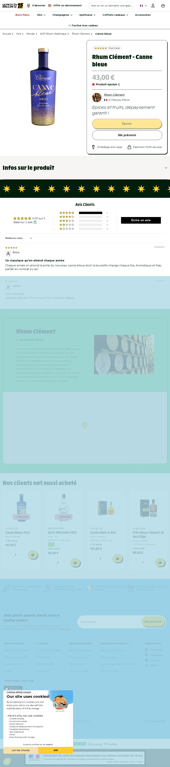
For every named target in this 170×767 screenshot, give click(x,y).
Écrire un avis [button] (141, 220)
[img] (11, 247)
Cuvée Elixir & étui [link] (103, 533)
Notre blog (43, 657)
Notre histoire (45, 664)
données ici (65, 629)
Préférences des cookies (155, 721)
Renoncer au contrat (16, 657)
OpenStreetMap (140, 463)
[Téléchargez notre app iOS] (85, 689)
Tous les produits (78, 670)
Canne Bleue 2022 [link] (17, 533)
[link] (21, 508)
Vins (18, 33)
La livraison (43, 670)
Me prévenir (127, 135)
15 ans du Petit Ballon (49, 650)
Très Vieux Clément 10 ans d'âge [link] (148, 535)
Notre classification (80, 650)
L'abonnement (108, 657)
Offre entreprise (109, 670)
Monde (30, 33)
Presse (8, 670)
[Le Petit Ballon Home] (13, 5)
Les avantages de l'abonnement (119, 664)
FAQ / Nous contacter (16, 650)
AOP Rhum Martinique (53, 33)
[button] (110, 5)
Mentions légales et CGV (78, 721)
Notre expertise (78, 657)
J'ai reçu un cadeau (111, 650)
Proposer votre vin (14, 664)
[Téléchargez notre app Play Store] (85, 697)
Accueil (7, 33)
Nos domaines (77, 664)
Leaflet (132, 463)
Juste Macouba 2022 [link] (62, 532)
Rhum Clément (81, 33)
